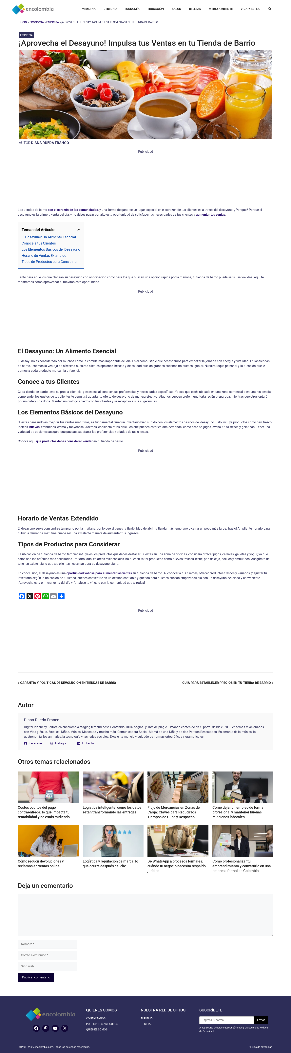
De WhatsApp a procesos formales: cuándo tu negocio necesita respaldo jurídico (176, 866)
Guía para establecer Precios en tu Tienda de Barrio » (227, 683)
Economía (36, 22)
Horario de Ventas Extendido (44, 255)
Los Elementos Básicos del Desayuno (51, 249)
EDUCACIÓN (155, 9)
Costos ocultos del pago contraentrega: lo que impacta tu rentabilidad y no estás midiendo (44, 812)
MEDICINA (89, 9)
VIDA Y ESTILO (250, 9)
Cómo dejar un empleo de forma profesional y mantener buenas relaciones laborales (237, 812)
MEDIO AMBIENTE (221, 9)
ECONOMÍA (132, 9)
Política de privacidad (260, 1046)
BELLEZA (195, 9)
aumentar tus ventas (210, 214)
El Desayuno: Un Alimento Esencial (49, 237)
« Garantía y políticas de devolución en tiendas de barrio (67, 683)
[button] (269, 9)
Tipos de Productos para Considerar (50, 262)
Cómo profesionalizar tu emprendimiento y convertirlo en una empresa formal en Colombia (241, 866)
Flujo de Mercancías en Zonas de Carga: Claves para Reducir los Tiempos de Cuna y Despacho (173, 812)
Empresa (52, 22)
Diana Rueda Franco (50, 143)
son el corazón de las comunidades (73, 210)
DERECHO (110, 9)
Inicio (23, 22)
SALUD (176, 9)
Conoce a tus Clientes (39, 243)
